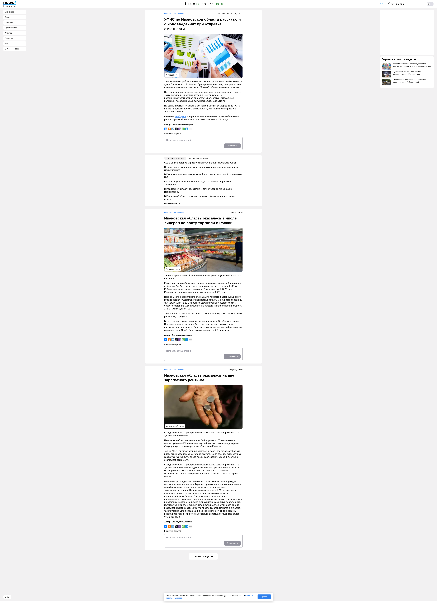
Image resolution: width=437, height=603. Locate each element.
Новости (168, 14)
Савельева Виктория (182, 124)
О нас (7, 597)
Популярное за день (175, 158)
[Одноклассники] (169, 129)
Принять (264, 597)
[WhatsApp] (183, 129)
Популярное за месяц (198, 158)
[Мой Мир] (186, 129)
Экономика (179, 14)
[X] (176, 129)
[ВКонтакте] (165, 129)
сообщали (180, 116)
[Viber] (179, 129)
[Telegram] (172, 129)
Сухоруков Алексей (182, 335)
